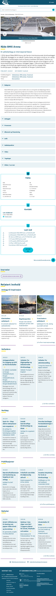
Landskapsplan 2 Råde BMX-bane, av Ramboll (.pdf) (22, 235)
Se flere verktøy (50, 455)
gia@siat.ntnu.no (10, 574)
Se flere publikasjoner (48, 504)
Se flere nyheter (50, 556)
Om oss (38, 576)
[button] (5, 34)
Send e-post (8, 216)
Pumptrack (30, 74)
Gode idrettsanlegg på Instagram (38, 562)
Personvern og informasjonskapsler (44, 570)
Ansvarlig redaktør (41, 573)
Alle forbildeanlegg (9, 14)
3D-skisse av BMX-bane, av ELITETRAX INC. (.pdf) (22, 237)
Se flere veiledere (49, 403)
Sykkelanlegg (15, 74)
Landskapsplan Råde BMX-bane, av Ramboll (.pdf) (22, 233)
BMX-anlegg (23, 74)
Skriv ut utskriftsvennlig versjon (42, 260)
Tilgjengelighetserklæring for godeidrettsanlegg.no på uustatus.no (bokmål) (45, 580)
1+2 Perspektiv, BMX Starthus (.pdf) (18, 241)
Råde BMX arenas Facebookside (11, 276)
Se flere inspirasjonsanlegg (46, 342)
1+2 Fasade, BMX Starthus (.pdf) (17, 239)
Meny (52, 2)
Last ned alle (28, 250)
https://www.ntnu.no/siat (11, 576)
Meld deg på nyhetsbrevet (19, 562)
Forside (2, 14)
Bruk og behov (16, 78)
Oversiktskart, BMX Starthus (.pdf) (18, 245)
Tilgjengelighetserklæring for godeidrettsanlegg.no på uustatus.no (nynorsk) (45, 584)
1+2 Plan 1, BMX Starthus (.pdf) (17, 243)
